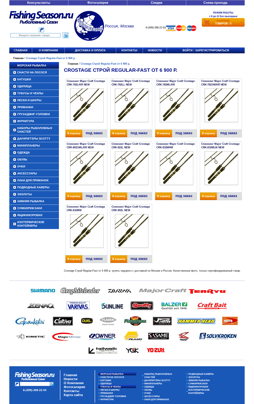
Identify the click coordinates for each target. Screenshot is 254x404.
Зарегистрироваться (212, 50)
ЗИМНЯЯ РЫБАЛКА (30, 201)
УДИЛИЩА (24, 86)
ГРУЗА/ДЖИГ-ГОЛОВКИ (33, 114)
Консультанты (38, 2)
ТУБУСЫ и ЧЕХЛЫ (30, 93)
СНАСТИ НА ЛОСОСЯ (32, 72)
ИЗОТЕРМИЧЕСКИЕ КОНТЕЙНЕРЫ (30, 223)
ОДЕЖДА (23, 152)
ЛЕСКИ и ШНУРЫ (29, 100)
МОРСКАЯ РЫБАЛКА (31, 65)
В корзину (73, 133)
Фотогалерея (97, 2)
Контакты (129, 50)
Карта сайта (73, 395)
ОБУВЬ (22, 159)
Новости (155, 50)
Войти (187, 50)
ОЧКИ (21, 166)
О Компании (74, 383)
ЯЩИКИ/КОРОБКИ (29, 215)
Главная (20, 50)
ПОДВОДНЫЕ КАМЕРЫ (33, 187)
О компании (48, 50)
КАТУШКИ (24, 79)
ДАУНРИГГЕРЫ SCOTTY (33, 138)
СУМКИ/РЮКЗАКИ (29, 208)
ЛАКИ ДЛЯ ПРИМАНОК (33, 180)
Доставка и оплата (90, 50)
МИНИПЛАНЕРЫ (28, 145)
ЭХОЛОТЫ (24, 194)
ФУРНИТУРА (25, 121)
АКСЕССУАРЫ (27, 173)
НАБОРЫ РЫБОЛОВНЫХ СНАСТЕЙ (34, 129)
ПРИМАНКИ (25, 107)
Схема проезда (215, 2)
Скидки (156, 2)
